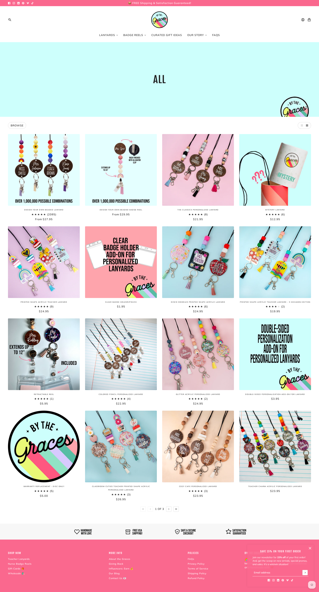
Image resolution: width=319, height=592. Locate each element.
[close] (310, 548)
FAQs (191, 558)
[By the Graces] (159, 19)
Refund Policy (196, 578)
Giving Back (116, 563)
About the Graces (119, 558)
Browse (17, 125)
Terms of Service (198, 568)
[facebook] (9, 3)
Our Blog (114, 573)
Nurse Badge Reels (20, 563)
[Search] (10, 20)
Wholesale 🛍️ (16, 573)
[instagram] (14, 3)
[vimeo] (28, 3)
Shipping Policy (197, 573)
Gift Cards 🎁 (16, 568)
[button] (301, 125)
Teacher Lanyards (19, 558)
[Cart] (309, 20)
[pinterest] (23, 3)
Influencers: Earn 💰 (121, 568)
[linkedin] (18, 3)
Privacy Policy (196, 563)
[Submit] (305, 572)
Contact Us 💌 (117, 578)
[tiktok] (32, 3)
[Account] (303, 20)
